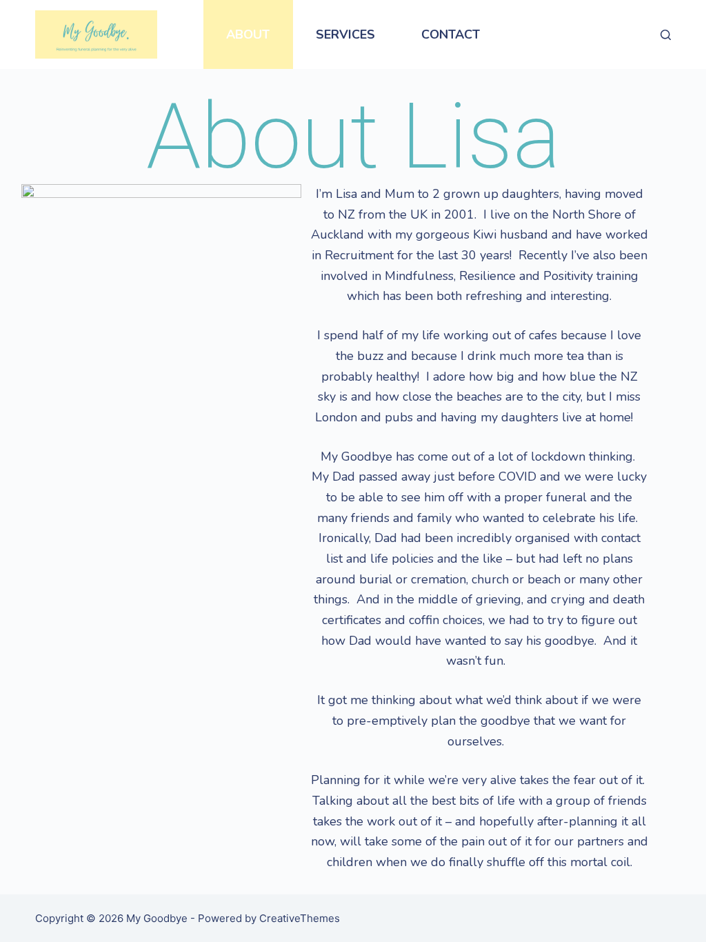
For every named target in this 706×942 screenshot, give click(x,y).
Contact (450, 34)
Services (345, 34)
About (248, 34)
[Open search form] (665, 35)
